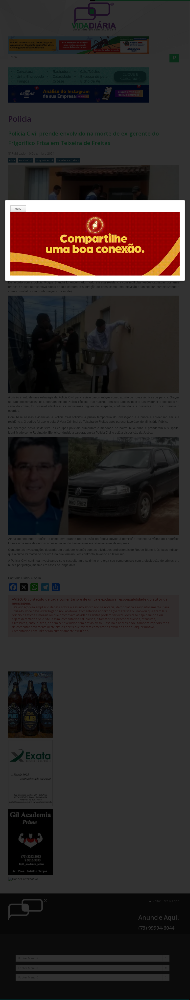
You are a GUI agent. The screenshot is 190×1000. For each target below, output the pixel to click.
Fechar (18, 208)
